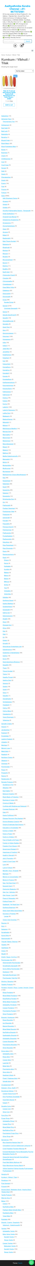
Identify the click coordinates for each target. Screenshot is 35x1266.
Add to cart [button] (9, 105)
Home (3, 55)
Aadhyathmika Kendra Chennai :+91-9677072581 (17, 8)
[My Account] (15, 45)
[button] (32, 51)
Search (28, 41)
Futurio (20, 1263)
